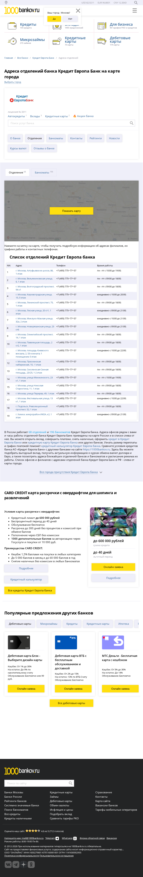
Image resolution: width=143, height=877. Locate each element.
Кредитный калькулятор (26, 579)
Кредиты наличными (18, 818)
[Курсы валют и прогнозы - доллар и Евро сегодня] (8, 864)
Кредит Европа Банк (43, 57)
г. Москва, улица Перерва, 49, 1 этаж (35, 393)
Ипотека (123, 623)
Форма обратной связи (92, 838)
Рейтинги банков (15, 801)
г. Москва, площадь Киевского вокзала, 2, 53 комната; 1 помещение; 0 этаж (32, 353)
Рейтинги (96, 138)
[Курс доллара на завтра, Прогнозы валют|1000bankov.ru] (15, 864)
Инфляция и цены (61, 809)
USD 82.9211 (87, 2)
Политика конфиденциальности (21, 855)
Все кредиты (12, 814)
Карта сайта (102, 801)
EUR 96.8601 (104, 2)
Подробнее (26, 568)
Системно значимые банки (21, 805)
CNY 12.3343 (120, 2)
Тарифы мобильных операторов (116, 809)
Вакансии (112, 838)
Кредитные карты (56, 116)
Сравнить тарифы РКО (64, 818)
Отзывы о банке (44, 148)
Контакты (76, 138)
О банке (15, 138)
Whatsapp (67, 838)
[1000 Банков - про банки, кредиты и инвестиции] (23, 864)
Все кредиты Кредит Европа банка (30, 590)
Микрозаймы (48, 623)
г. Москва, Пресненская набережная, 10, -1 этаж (28, 363)
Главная (8, 57)
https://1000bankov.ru (96, 449)
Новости (114, 138)
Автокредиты (16, 116)
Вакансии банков (106, 805)
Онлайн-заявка (113, 567)
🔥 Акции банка (83, 116)
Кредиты (72, 623)
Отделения (35, 138)
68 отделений (37, 432)
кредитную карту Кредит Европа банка (53, 442)
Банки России (13, 796)
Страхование (103, 792)
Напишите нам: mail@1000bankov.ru (24, 838)
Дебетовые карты (20, 623)
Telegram (50, 838)
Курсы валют (18, 148)
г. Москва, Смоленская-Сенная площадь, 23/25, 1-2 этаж (32, 371)
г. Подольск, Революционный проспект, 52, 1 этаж (32, 408)
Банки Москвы (13, 792)
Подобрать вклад (61, 814)
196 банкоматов (60, 432)
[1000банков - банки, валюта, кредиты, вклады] (31, 864)
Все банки (22, 57)
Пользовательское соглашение (57, 855)
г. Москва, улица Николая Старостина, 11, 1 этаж (29, 387)
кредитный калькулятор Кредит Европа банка (70, 446)
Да (54, 18)
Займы (54, 796)
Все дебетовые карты (71, 703)
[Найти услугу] (131, 123)
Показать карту (71, 210)
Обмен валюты (59, 805)
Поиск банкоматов (16, 809)
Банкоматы (56, 138)
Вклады (35, 116)
